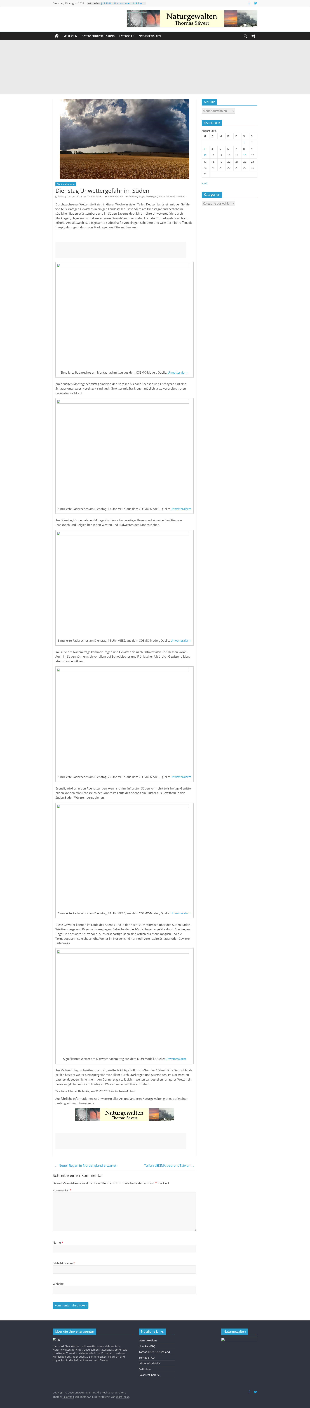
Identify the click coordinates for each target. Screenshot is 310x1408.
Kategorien (127, 36)
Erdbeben (145, 1369)
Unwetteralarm (178, 372)
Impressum (70, 36)
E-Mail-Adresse (64, 1263)
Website (58, 1284)
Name (58, 1243)
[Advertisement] (155, 67)
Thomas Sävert (95, 196)
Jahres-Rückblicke (149, 1363)
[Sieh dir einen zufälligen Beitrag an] (253, 36)
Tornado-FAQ (147, 1357)
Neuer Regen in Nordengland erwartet (85, 1165)
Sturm (162, 196)
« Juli (204, 183)
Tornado (170, 196)
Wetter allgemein (65, 184)
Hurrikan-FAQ (147, 1346)
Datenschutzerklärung (98, 36)
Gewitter (133, 196)
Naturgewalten (150, 36)
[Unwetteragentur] (57, 36)
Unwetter (180, 196)
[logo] (57, 1339)
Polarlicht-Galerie (149, 1375)
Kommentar (62, 1190)
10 (205, 155)
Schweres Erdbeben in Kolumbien (121, 3)
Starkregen (151, 196)
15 (244, 155)
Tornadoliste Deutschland (154, 1352)
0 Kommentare (115, 196)
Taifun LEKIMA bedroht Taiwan (169, 1165)
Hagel (142, 196)
